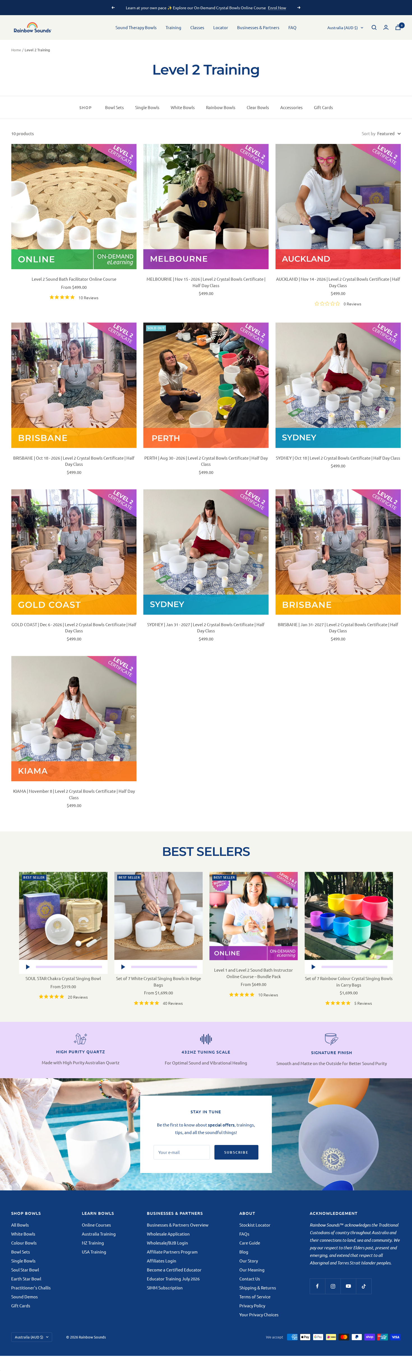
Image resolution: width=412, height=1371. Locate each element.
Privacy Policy (252, 1305)
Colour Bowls (24, 1242)
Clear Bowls (258, 107)
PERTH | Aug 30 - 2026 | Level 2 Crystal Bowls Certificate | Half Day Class (206, 461)
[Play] (27, 967)
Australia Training (99, 1233)
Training (173, 27)
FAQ (292, 27)
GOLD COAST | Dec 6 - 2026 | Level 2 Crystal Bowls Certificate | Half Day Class (73, 627)
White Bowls (183, 107)
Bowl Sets (114, 107)
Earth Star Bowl (26, 1278)
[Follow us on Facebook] (317, 1286)
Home (16, 49)
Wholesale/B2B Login (167, 1242)
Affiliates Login (161, 1260)
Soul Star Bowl (25, 1269)
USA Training (94, 1251)
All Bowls (20, 1224)
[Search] (374, 27)
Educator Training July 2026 (173, 1278)
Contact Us (249, 1278)
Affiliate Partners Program (172, 1251)
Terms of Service (254, 1296)
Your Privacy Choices (259, 1314)
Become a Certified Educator (174, 1269)
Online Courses (96, 1224)
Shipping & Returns (257, 1287)
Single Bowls (147, 107)
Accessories (291, 107)
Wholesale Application (168, 1233)
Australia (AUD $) (342, 27)
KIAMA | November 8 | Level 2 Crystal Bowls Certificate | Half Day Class (74, 794)
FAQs (244, 1233)
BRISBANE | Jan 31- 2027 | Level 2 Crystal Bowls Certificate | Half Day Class (338, 627)
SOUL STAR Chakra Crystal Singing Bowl (63, 978)
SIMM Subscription (165, 1287)
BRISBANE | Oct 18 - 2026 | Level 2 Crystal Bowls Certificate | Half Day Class (74, 461)
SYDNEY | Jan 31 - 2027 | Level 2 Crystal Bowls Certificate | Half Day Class (206, 627)
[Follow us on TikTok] (363, 1286)
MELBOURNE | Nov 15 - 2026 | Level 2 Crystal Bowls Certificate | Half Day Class (206, 282)
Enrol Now (277, 7)
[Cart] (398, 27)
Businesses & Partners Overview (178, 1224)
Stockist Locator (254, 1224)
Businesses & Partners (258, 27)
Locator (220, 27)
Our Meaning (252, 1269)
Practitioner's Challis (31, 1287)
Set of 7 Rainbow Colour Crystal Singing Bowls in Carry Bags (349, 981)
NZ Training (93, 1242)
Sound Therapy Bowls (136, 27)
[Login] (385, 27)
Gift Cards (323, 107)
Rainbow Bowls (220, 107)
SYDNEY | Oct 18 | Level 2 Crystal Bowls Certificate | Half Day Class (338, 457)
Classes (197, 27)
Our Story (248, 1260)
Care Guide (249, 1242)
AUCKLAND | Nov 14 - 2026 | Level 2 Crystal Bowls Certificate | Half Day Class (338, 282)
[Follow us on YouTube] (348, 1286)
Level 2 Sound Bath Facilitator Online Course (74, 279)
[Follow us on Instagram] (333, 1286)
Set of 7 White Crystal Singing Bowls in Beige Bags (158, 981)
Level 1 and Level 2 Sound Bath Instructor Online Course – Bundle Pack (253, 973)
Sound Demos (24, 1296)
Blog (243, 1251)
